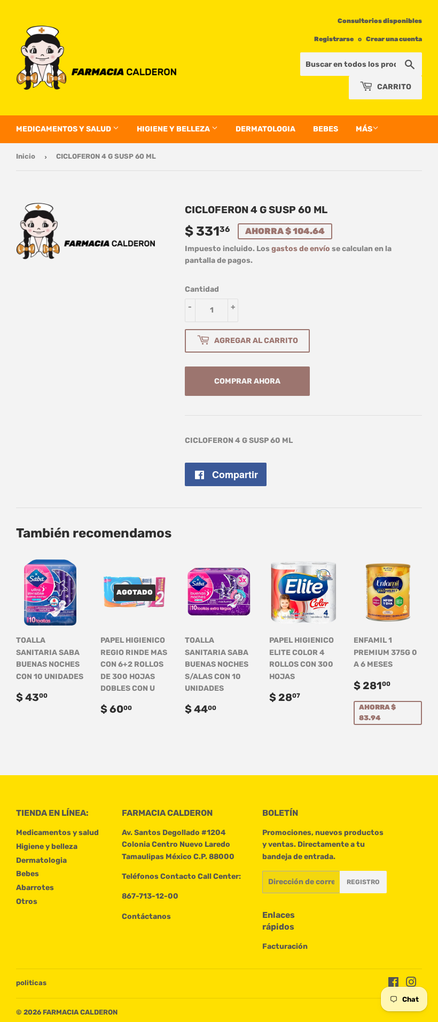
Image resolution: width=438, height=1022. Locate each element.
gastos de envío (300, 248)
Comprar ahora (247, 381)
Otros (26, 901)
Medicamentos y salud (64, 129)
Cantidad (202, 289)
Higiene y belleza (174, 129)
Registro (363, 882)
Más (364, 129)
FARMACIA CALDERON (80, 1012)
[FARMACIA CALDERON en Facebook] (393, 983)
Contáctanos (146, 916)
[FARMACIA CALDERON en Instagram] (411, 983)
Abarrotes (35, 887)
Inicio (25, 156)
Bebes (325, 129)
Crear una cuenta (394, 39)
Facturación (285, 946)
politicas (31, 983)
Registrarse (334, 39)
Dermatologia (265, 129)
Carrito (393, 86)
